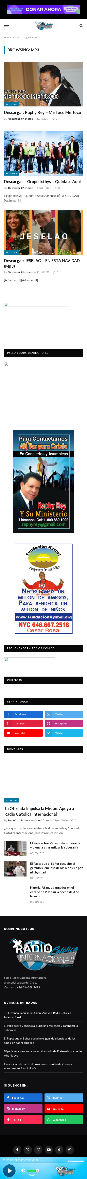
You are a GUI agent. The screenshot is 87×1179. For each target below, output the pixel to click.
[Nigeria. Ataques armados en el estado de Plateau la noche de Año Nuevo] (15, 892)
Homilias (11, 173)
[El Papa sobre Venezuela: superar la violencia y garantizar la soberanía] (15, 848)
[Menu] (6, 25)
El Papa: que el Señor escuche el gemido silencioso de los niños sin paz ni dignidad (56, 868)
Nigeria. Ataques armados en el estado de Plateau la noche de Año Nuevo (54, 892)
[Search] (81, 25)
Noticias (11, 104)
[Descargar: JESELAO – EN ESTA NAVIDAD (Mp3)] (43, 232)
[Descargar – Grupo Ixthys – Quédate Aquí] (43, 153)
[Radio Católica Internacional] (43, 25)
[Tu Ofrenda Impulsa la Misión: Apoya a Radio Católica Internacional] (43, 780)
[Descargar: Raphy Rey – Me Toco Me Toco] (43, 84)
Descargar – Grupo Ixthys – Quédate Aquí (42, 181)
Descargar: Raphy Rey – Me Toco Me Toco (42, 112)
